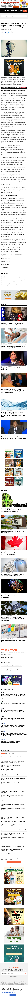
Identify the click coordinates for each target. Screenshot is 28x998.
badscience (16, 278)
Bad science (7, 20)
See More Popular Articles (14, 862)
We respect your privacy (14, 976)
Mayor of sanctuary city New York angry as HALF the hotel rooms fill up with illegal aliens (13, 437)
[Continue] (25, 973)
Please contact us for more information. (8, 671)
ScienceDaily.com (5, 261)
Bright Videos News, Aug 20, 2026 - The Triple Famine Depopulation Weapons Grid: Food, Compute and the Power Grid (14, 734)
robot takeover (13, 37)
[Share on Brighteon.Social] (2, 32)
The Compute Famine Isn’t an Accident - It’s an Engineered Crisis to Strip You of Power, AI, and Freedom (12, 762)
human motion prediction (8, 36)
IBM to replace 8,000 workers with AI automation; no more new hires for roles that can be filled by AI (13, 619)
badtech (2, 36)
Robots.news (4, 254)
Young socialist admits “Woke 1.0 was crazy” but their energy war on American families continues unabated (13, 854)
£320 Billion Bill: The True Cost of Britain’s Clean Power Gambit (13, 821)
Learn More (5, 994)
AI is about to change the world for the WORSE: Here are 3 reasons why (11, 510)
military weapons (14, 282)
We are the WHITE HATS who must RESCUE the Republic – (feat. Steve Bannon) (13, 324)
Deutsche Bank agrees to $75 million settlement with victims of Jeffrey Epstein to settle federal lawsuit (13, 391)
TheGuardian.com (5, 267)
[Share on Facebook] (5, 32)
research (5, 37)
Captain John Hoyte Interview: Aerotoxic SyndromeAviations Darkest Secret (11, 742)
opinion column (7, 198)
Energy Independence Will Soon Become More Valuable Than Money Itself (12, 719)
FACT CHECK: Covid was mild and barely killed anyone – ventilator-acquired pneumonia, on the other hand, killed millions (13, 346)
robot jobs (9, 37)
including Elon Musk (13, 227)
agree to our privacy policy (8, 992)
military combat (18, 36)
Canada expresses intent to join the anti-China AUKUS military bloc (12, 553)
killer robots (14, 36)
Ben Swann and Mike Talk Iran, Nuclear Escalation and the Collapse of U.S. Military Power (13, 704)
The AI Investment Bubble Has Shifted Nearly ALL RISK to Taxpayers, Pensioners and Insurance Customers (13, 726)
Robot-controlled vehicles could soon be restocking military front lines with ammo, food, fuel (12, 234)
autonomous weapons (6, 278)
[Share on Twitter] (8, 32)
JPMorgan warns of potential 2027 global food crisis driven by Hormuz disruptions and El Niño (13, 825)
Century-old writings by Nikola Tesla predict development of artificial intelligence (13, 575)
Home (2, 20)
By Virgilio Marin (4, 29)
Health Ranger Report (6, 689)
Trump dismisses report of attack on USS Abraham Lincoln (12, 846)
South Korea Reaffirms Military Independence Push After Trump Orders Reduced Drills (12, 850)
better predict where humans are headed (15, 81)
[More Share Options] (11, 32)
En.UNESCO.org (5, 264)
